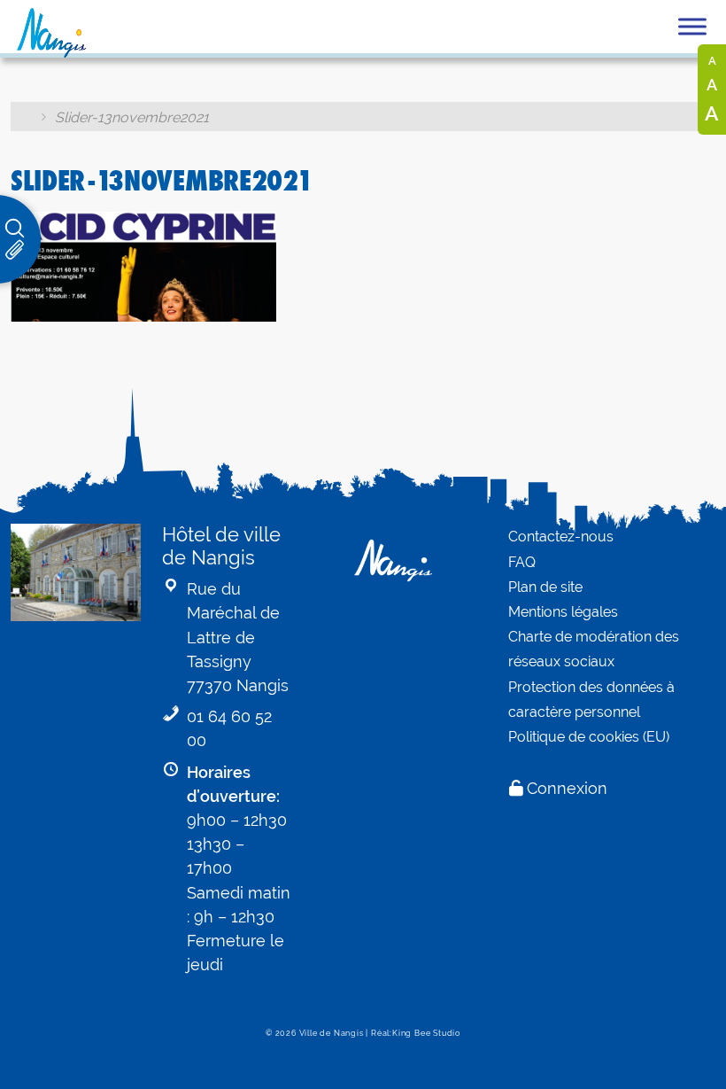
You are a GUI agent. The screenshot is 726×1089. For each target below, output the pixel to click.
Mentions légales (563, 611)
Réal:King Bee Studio (415, 1033)
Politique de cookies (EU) (588, 736)
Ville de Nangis (331, 1033)
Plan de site (545, 587)
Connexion (567, 788)
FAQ (522, 562)
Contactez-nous (561, 536)
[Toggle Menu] (692, 26)
